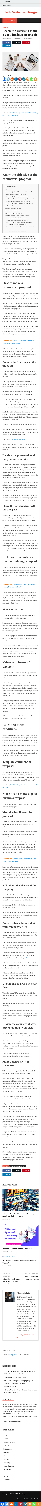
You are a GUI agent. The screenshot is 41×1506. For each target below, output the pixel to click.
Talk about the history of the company (18, 220)
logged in (14, 1355)
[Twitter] (8, 79)
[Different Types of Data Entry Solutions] (20, 1235)
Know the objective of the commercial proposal (18, 192)
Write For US (35, 1499)
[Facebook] (4, 79)
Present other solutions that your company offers (21, 222)
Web (4, 1473)
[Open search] (36, 20)
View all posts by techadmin (26, 1336)
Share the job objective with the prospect (19, 201)
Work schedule (9, 206)
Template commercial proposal (13, 213)
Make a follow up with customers (17, 231)
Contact (19, 1499)
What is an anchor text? (17, 440)
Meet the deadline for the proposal (17, 218)
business (29, 958)
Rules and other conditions (12, 211)
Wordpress (6, 1480)
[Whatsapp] (31, 79)
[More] (35, 79)
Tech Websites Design (20, 12)
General (5, 1456)
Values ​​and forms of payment (13, 208)
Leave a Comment (28, 38)
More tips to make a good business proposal (17, 215)
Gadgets (6, 1452)
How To (6, 1459)
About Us (26, 1499)
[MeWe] (24, 79)
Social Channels (8, 1466)
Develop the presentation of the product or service (21, 199)
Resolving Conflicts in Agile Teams (14, 1377)
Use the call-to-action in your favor (17, 224)
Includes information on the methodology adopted (19, 203)
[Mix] (27, 79)
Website (5, 1476)
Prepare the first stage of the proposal (18, 196)
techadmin (18, 38)
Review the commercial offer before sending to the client (21, 228)
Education (6, 1445)
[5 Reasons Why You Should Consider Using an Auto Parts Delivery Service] (20, 1200)
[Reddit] (12, 79)
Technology (7, 1469)
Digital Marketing (9, 1442)
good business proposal (17, 1166)
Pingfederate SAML (9, 1386)
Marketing (6, 1462)
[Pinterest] (20, 79)
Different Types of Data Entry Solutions (17, 1248)
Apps (5, 1435)
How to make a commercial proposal (15, 194)
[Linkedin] (16, 79)
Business (5, 27)
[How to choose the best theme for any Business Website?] (8, 1257)
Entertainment (7, 1449)
